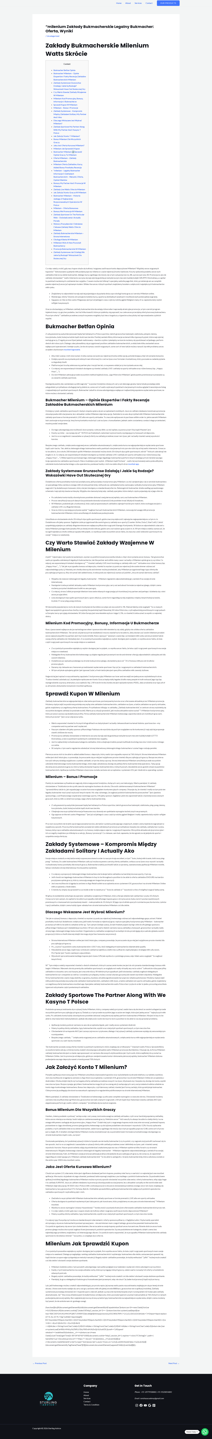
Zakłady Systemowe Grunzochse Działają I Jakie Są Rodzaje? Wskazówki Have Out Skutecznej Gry (69, 86)
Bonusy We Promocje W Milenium (67, 211)
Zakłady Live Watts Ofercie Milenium (69, 189)
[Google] (149, 1405)
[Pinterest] (154, 1405)
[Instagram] (137, 1405)
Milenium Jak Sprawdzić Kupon (66, 148)
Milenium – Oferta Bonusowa (65, 208)
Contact (149, 3)
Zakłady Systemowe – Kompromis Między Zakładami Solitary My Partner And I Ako (69, 114)
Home (118, 3)
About (128, 3)
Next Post (173, 1363)
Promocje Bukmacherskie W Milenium (69, 249)
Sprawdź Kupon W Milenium (65, 105)
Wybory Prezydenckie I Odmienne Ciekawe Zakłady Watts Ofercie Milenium (67, 227)
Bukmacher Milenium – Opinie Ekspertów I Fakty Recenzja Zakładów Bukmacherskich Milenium (69, 76)
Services (138, 3)
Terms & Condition (91, 1404)
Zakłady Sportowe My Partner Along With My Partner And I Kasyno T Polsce (69, 129)
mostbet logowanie (72, 349)
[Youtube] (145, 1405)
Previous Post (40, 1363)
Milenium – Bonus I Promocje (65, 108)
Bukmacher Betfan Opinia (64, 70)
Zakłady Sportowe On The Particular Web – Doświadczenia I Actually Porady (68, 217)
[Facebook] (141, 1405)
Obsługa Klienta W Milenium (65, 239)
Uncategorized (53, 36)
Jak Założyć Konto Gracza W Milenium (69, 192)
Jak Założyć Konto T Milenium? (66, 136)
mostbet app (133, 464)
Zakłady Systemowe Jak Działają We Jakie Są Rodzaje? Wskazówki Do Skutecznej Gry (69, 255)
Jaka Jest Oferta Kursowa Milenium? (68, 145)
